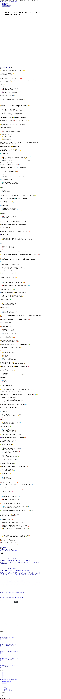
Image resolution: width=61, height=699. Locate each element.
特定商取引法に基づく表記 (6, 681)
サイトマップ (4, 683)
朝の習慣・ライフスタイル (8, 689)
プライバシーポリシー (6, 682)
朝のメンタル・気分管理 (4, 547)
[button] (12, 67)
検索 (16, 601)
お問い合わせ (6, 688)
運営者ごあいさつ (7, 687)
